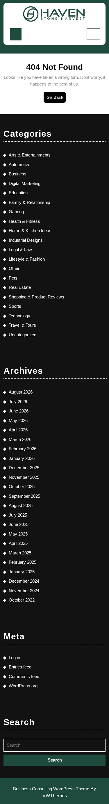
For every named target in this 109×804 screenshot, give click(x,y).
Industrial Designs (26, 240)
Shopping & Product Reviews (36, 296)
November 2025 (24, 477)
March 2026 (20, 439)
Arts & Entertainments (30, 154)
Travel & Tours (22, 325)
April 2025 (18, 543)
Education (18, 192)
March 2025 (20, 552)
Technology (19, 315)
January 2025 (22, 571)
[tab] (16, 34)
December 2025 (24, 467)
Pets (13, 277)
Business (17, 173)
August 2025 (21, 505)
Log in (14, 657)
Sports (15, 306)
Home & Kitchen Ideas (30, 230)
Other (14, 268)
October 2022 (22, 599)
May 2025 (18, 533)
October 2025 (22, 486)
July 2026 (18, 401)
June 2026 (18, 410)
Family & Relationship (29, 202)
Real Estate (20, 287)
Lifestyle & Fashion (27, 259)
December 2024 (24, 581)
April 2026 (18, 429)
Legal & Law (20, 249)
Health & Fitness (24, 221)
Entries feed (20, 666)
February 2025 (22, 562)
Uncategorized (22, 334)
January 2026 (22, 458)
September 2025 (24, 496)
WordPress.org (23, 685)
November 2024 (24, 590)
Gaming (16, 211)
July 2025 (18, 515)
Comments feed (24, 676)
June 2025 (18, 524)
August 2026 (21, 391)
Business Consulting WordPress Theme (51, 788)
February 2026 (22, 448)
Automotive (19, 164)
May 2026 (18, 420)
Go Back (56, 99)
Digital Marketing (24, 183)
